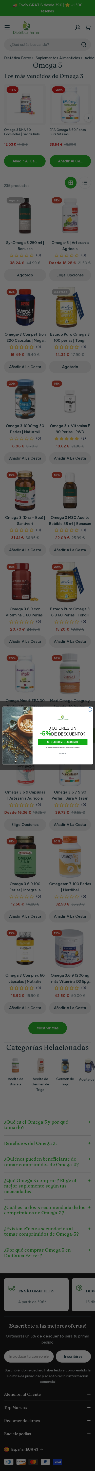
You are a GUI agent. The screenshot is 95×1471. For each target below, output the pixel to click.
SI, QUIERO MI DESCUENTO (62, 742)
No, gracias (62, 753)
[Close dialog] (90, 709)
